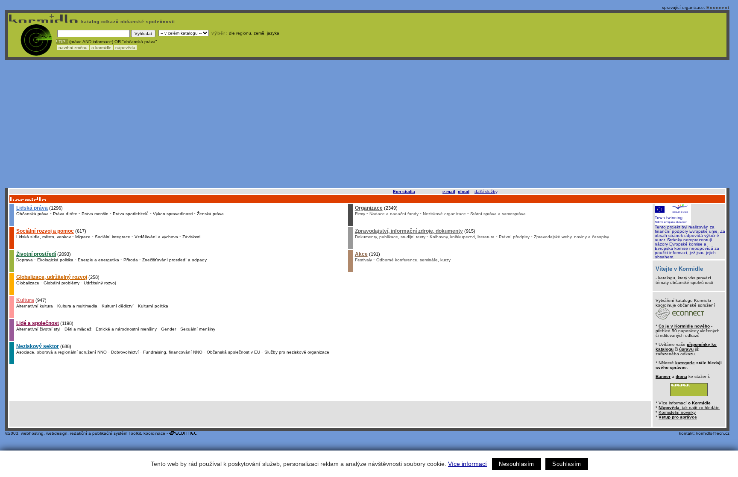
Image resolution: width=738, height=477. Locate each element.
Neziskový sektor (37, 346)
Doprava (24, 260)
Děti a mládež (77, 329)
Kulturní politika (153, 306)
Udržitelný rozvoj (100, 283)
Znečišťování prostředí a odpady (174, 260)
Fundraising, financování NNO (172, 352)
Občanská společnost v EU (233, 352)
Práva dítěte (65, 213)
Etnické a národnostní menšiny (126, 329)
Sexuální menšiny (197, 329)
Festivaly (363, 260)
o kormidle (101, 47)
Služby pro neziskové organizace (296, 352)
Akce (361, 254)
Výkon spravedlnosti (173, 213)
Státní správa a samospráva (498, 213)
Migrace (83, 236)
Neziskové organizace (444, 213)
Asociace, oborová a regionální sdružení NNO (61, 352)
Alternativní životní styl (38, 329)
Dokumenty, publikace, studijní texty (390, 236)
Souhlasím (566, 464)
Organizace (369, 208)
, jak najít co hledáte (689, 407)
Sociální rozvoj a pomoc (45, 231)
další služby (485, 191)
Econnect (717, 7)
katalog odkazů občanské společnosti (127, 21)
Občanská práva (32, 213)
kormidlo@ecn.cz (712, 433)
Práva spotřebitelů (131, 213)
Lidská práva (32, 208)
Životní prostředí (36, 254)
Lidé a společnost (37, 323)
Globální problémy (61, 283)
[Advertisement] (367, 124)
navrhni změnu (73, 47)
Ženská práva (210, 213)
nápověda (125, 47)
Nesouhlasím (516, 464)
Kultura (25, 300)
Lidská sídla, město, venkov (43, 236)
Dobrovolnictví (125, 352)
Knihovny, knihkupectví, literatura (462, 236)
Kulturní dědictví (118, 306)
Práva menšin (95, 213)
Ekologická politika (55, 260)
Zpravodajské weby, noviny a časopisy (571, 236)
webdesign (56, 433)
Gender (168, 329)
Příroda (130, 260)
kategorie (685, 362)
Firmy (360, 213)
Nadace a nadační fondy (394, 213)
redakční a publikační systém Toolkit (105, 433)
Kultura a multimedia (77, 306)
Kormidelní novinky (677, 412)
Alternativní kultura (34, 306)
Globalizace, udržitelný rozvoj (51, 277)
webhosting (32, 433)
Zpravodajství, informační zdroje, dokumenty (409, 231)
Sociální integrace (112, 236)
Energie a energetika (98, 260)
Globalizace (27, 283)
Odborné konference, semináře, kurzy (413, 260)
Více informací (467, 463)
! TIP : (62, 41)
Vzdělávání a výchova (156, 236)
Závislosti (191, 236)
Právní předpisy (514, 236)
